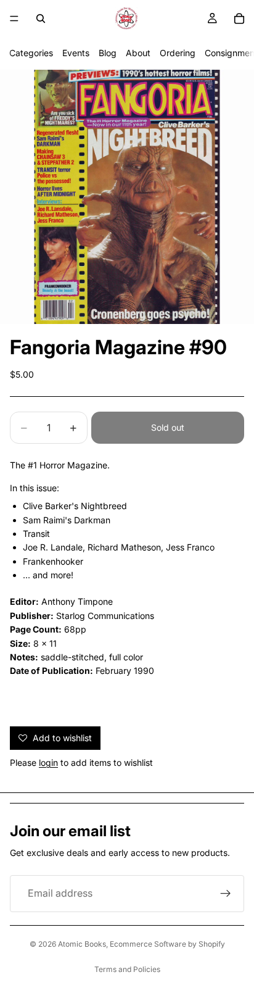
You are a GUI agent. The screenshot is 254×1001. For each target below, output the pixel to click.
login (48, 762)
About (138, 53)
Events (75, 53)
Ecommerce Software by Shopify (167, 944)
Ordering (177, 53)
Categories (31, 53)
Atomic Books (82, 944)
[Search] (40, 18)
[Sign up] (226, 894)
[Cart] (239, 18)
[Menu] (14, 18)
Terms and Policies (127, 969)
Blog (108, 53)
